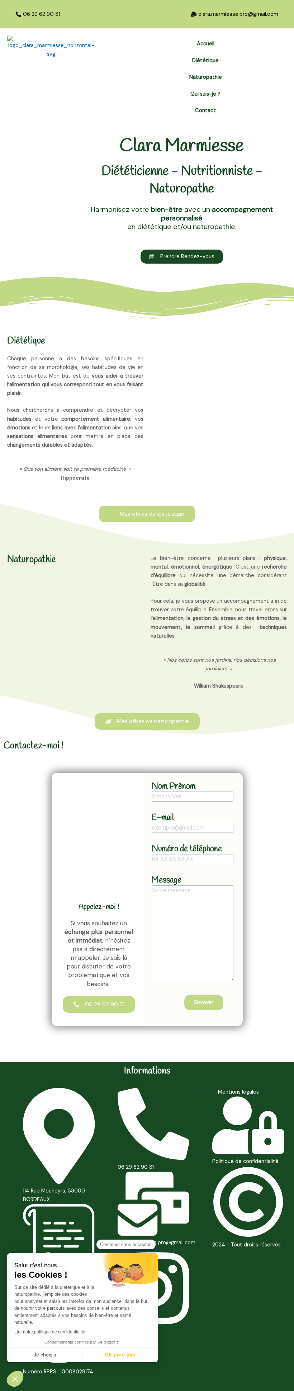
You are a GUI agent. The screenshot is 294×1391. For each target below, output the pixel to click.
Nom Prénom (173, 786)
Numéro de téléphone (187, 849)
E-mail (163, 817)
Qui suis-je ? (205, 94)
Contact (205, 110)
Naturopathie (205, 77)
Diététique (205, 60)
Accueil (205, 43)
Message (166, 880)
